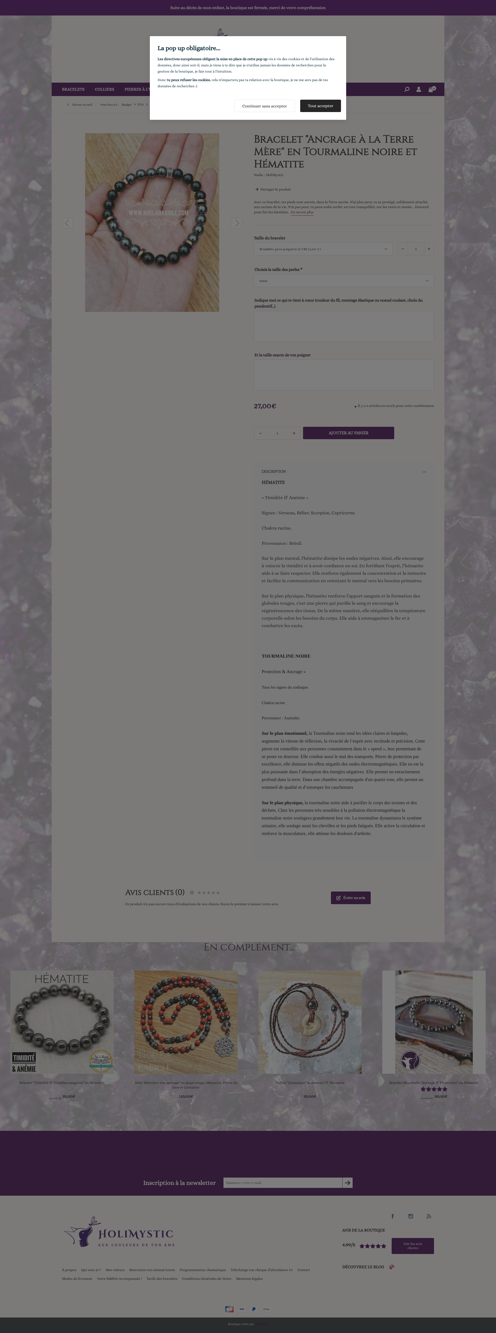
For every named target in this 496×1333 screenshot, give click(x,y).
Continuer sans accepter (264, 106)
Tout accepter (320, 105)
